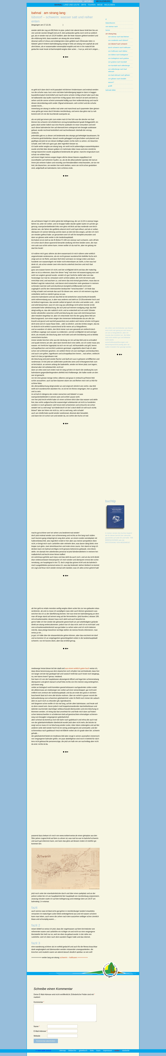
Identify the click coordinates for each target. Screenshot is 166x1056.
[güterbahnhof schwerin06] (91, 825)
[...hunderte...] (39, 471)
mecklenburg (103, 1)
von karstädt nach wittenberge (119, 65)
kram (98, 1050)
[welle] (39, 510)
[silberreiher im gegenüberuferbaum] (56, 459)
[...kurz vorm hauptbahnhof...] (74, 787)
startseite (125, 1050)
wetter (117, 1050)
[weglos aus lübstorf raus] (39, 79)
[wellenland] (91, 185)
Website (37, 1036)
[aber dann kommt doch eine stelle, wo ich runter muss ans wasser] (39, 459)
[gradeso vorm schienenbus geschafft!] (56, 812)
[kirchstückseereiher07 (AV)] (114, 468)
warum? (111, 82)
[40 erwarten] (74, 774)
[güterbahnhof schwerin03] (39, 825)
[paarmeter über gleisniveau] (74, 185)
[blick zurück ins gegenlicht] (91, 497)
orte (83, 5)
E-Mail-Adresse (40, 1031)
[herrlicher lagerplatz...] (74, 459)
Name (37, 1026)
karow (108, 30)
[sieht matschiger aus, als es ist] (74, 79)
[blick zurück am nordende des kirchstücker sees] (39, 522)
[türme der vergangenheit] (74, 825)
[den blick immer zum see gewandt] (74, 446)
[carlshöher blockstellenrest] (91, 598)
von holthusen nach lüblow (117, 51)
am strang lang (54, 13)
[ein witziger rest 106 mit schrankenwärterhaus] (74, 658)
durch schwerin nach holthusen (119, 47)
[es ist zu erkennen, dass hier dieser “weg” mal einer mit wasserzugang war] (91, 433)
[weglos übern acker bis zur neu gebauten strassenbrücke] (39, 658)
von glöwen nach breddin (117, 79)
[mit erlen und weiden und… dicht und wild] (91, 446)
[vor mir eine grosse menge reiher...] (74, 497)
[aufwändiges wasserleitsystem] (56, 211)
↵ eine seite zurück (43, 1050)
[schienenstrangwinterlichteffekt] (56, 185)
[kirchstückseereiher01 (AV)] (114, 366)
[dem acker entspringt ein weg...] (91, 585)
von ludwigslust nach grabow (118, 58)
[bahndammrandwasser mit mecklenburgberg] (39, 211)
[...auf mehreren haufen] (74, 198)
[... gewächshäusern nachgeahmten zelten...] (91, 761)
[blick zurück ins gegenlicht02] (56, 510)
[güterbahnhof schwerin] (74, 812)
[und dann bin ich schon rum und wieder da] (56, 522)
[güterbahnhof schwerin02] (91, 812)
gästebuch (83, 1050)
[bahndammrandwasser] (91, 198)
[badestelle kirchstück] (39, 484)
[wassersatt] (56, 67)
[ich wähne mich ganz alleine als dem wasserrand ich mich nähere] (56, 433)
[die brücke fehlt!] (91, 800)
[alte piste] (74, 800)
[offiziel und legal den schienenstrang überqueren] (39, 761)
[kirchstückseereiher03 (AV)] (114, 400)
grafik (110, 86)
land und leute (71, 5)
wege (100, 5)
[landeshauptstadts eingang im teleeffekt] (91, 658)
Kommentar (39, 1002)
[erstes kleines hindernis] (91, 67)
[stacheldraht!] (56, 800)
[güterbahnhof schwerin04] (56, 825)
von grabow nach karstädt (117, 62)
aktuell (88, 1)
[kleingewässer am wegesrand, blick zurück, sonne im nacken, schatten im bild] (39, 185)
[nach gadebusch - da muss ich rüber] (39, 812)
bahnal (58, 5)
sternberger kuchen (71, 1)
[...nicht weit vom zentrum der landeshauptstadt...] (56, 787)
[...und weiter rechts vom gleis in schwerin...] (91, 774)
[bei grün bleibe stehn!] (74, 598)
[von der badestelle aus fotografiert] (56, 484)
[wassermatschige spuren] (39, 198)
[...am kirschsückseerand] (56, 585)
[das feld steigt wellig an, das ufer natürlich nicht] (39, 446)
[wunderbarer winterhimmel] (74, 585)
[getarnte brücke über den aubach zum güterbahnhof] (39, 800)
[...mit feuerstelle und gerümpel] (91, 459)
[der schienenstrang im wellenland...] (39, 585)
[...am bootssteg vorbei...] (39, 497)
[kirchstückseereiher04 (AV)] (114, 417)
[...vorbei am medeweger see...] (39, 787)
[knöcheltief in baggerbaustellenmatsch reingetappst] (56, 79)
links (92, 1050)
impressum (107, 1050)
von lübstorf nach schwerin (117, 44)
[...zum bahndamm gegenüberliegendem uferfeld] (56, 497)
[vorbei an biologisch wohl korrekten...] (74, 761)
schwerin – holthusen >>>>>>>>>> (74, 957)
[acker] (91, 510)
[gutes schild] (74, 484)
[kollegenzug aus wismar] (91, 211)
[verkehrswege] (56, 658)
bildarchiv (72, 1050)
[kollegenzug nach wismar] (39, 433)
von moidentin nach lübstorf (118, 40)
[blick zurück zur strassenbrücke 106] (56, 761)
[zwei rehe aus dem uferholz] (56, 446)
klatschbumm (110, 23)
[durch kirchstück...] (91, 484)
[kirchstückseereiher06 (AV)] (114, 451)
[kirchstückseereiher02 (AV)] (114, 383)
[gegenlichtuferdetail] (74, 510)
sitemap (62, 1050)
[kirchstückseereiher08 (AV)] (114, 485)
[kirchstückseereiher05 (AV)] (114, 434)
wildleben (109, 5)
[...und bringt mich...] (39, 598)
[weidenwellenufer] (56, 471)
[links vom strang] (74, 67)
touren (92, 5)
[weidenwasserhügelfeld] (74, 211)
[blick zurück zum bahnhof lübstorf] (39, 67)
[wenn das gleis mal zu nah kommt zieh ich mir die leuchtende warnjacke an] (91, 79)
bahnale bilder (111, 90)
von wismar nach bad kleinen (118, 37)
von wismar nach (112, 26)
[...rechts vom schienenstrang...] (39, 774)
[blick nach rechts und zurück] (56, 598)
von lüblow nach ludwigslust (118, 55)
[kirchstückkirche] (91, 471)
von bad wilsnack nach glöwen (119, 75)
